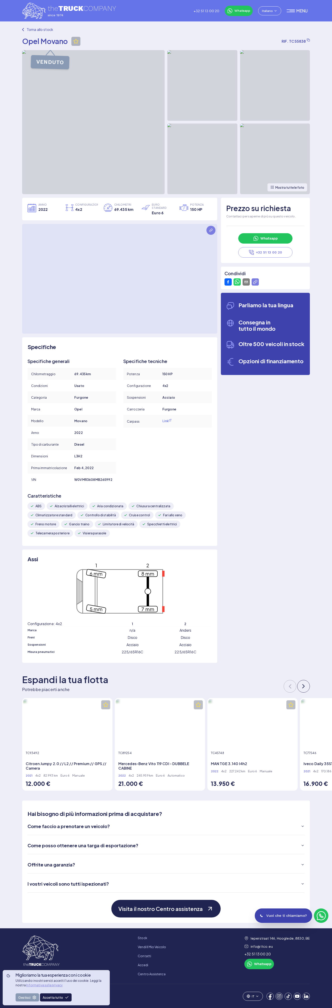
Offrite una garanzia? (51, 864)
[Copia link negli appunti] (255, 282)
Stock (142, 938)
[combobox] (269, 10)
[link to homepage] (41, 956)
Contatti (144, 956)
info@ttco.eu (262, 946)
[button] (298, 10)
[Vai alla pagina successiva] (303, 686)
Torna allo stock (40, 29)
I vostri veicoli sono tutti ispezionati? (68, 884)
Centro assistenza (152, 974)
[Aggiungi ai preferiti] (75, 41)
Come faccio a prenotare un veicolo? (69, 826)
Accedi (143, 965)
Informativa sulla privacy (44, 985)
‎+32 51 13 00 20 (206, 11)
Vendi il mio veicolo (152, 947)
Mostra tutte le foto (289, 187)
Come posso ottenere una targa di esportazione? (83, 845)
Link (165, 421)
